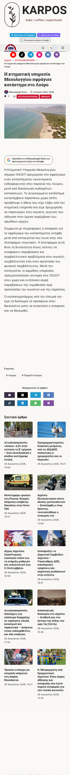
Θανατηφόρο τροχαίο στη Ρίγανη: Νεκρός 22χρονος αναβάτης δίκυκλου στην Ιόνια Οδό (17, 501)
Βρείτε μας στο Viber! (50, 35)
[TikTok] (22, 55)
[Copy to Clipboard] (9, 403)
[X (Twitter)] (22, 395)
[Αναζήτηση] (43, 48)
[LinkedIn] (22, 403)
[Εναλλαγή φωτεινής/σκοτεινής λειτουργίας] (53, 47)
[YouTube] (13, 55)
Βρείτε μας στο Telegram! (24, 35)
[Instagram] (39, 55)
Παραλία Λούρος (32, 375)
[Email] (9, 395)
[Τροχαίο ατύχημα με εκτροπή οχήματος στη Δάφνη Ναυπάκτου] (18, 657)
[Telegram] (31, 55)
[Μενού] (62, 47)
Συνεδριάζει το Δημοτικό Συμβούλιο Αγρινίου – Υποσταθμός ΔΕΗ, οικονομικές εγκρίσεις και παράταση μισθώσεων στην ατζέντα (51, 562)
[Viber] (57, 55)
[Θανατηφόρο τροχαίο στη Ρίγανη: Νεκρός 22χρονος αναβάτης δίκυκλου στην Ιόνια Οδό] (18, 482)
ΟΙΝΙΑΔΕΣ (45, 96)
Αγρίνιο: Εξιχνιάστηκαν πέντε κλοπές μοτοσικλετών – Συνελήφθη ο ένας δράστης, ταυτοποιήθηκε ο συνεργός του (51, 505)
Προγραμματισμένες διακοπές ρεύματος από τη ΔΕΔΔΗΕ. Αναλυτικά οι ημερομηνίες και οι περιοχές (50, 451)
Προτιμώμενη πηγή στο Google (36, 40)
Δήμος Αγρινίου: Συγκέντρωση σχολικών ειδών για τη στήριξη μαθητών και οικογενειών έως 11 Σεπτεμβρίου (17, 559)
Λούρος (11, 375)
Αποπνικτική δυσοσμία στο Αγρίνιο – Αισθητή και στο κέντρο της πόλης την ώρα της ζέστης (51, 617)
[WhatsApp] (35, 403)
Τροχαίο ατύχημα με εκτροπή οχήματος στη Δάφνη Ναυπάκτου (17, 674)
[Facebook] (48, 55)
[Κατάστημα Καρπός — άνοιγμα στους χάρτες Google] (35, 15)
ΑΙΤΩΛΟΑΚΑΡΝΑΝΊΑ (28, 96)
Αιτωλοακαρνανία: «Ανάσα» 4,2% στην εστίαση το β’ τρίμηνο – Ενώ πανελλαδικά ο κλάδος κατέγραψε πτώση (17, 451)
